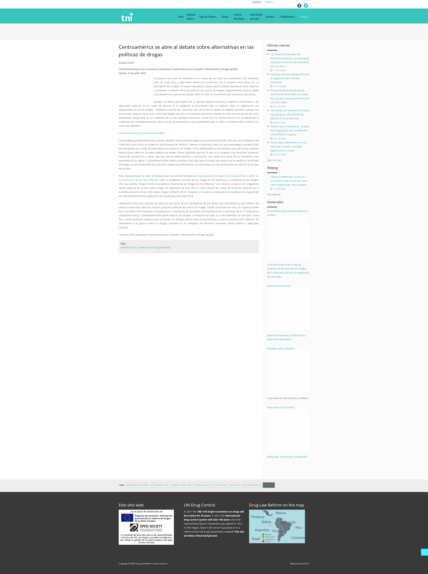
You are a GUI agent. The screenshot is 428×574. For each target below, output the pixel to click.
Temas (225, 17)
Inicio (181, 17)
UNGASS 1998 (163, 485)
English (269, 2)
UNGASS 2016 (128, 247)
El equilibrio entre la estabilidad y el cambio (287, 213)
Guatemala (212, 82)
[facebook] (299, 5)
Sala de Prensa (207, 17)
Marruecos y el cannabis (281, 407)
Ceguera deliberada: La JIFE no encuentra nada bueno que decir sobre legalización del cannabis (289, 180)
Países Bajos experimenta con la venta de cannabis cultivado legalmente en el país (288, 146)
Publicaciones (287, 17)
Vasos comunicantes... (279, 285)
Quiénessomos (191, 17)
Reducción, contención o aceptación (287, 456)
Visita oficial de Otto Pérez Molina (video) (141, 133)
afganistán (253, 485)
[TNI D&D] (127, 16)
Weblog (304, 17)
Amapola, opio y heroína (287, 373)
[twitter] (306, 5)
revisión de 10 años (139, 485)
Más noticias (274, 160)
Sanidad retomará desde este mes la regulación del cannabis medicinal (290, 78)
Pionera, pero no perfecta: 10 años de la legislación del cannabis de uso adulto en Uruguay (290, 130)
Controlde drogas (239, 17)
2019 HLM (222, 485)
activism (237, 485)
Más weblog (274, 194)
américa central (147, 247)
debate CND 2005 (183, 485)
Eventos (270, 17)
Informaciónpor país (256, 17)
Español (256, 2)
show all (268, 485)
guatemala (165, 247)
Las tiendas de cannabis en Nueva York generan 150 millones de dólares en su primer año (290, 114)
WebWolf (305, 563)
